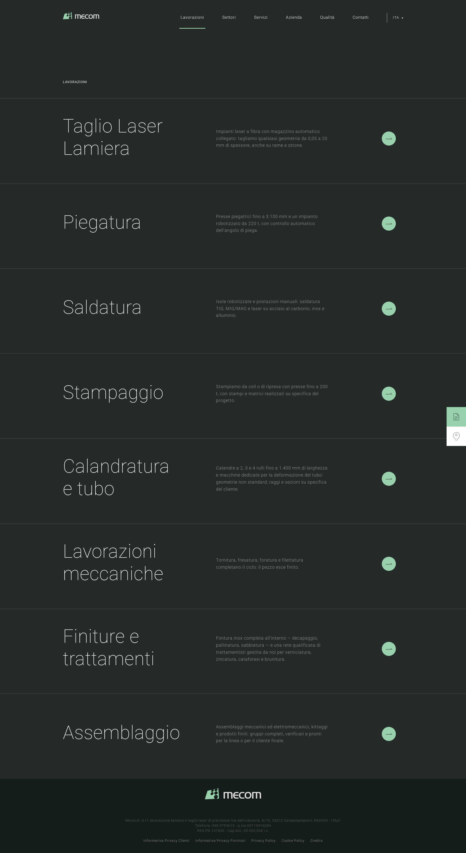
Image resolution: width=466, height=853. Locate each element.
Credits (316, 841)
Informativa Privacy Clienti (166, 841)
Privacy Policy (263, 841)
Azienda (294, 17)
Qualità (327, 17)
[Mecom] (81, 18)
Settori (229, 17)
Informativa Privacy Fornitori (220, 841)
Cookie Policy (293, 841)
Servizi (261, 17)
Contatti (361, 17)
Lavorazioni (192, 17)
